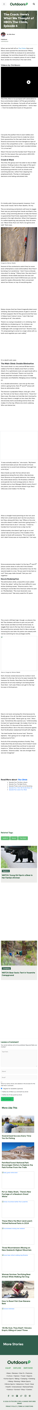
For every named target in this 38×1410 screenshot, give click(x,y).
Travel (23, 1376)
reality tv (5, 838)
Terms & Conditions (25, 1406)
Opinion (16, 1376)
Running (17, 1381)
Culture (9, 1376)
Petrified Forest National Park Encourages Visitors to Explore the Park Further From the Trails (17, 1164)
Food (27, 1384)
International (16, 1386)
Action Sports (9, 1378)
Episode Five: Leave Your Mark (18, 789)
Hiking (11, 1381)
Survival (17, 1389)
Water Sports (26, 1381)
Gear (32, 1384)
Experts (29, 1376)
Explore (6, 871)
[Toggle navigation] (4, 4)
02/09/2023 (4, 41)
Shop (23, 1389)
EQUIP (8, 1368)
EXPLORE (17, 1368)
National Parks (28, 1386)
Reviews (15, 1373)
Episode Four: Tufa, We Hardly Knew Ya (20, 788)
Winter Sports (10, 1384)
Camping (6, 968)
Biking (17, 1378)
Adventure (20, 1384)
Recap (14, 838)
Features (29, 1373)
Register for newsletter (13, 1088)
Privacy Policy (11, 1406)
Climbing (32, 1378)
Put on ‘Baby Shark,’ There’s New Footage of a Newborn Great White (16, 1194)
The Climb (22, 48)
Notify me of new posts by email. (12, 1095)
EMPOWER (28, 1368)
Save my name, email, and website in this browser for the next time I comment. (18, 1084)
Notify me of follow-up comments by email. (15, 1091)
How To (21, 1373)
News (9, 1373)
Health (8, 1386)
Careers (29, 1389)
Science (10, 1389)
